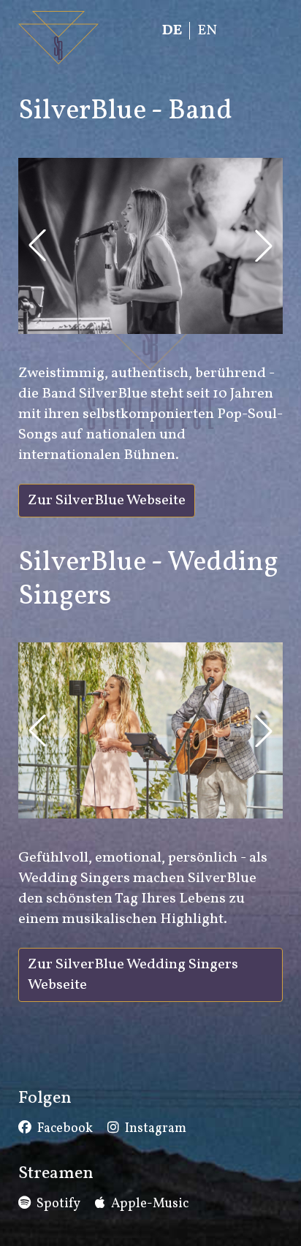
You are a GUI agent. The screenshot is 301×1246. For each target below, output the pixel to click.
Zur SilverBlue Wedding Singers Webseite (133, 974)
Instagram (155, 1129)
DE (172, 30)
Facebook (65, 1129)
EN (207, 30)
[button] (37, 245)
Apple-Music (149, 1204)
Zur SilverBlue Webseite (107, 500)
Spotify (58, 1204)
